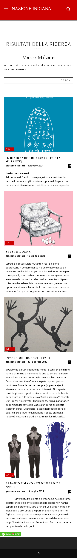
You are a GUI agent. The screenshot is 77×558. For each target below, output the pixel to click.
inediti (10, 349)
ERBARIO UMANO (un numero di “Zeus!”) (33, 485)
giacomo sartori (15, 165)
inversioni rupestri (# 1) (28, 358)
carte (9, 149)
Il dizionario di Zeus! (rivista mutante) (33, 159)
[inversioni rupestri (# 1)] (38, 324)
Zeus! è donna (18, 252)
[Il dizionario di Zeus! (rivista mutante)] (38, 124)
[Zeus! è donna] (38, 218)
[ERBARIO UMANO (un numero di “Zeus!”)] (38, 450)
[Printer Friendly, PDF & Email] (10, 535)
